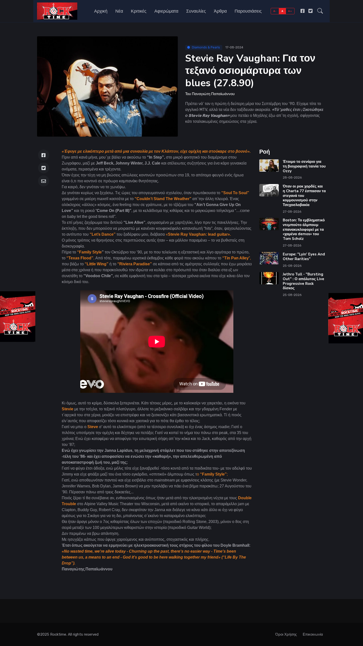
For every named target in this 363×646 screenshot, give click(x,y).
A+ (290, 11)
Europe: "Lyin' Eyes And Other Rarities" (304, 256)
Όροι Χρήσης (286, 634)
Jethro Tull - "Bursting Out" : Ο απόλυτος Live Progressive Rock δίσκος (303, 281)
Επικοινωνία (313, 634)
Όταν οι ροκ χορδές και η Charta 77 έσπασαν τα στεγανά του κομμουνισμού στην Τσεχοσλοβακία (304, 195)
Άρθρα (220, 11)
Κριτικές (138, 11)
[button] (320, 11)
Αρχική (100, 11)
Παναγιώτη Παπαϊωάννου (213, 94)
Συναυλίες (196, 11)
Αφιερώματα (166, 11)
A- (275, 11)
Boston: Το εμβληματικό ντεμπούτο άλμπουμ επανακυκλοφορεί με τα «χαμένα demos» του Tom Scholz (304, 229)
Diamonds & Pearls (206, 47)
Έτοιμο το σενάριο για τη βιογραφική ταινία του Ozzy (304, 166)
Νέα (119, 11)
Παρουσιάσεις (248, 11)
